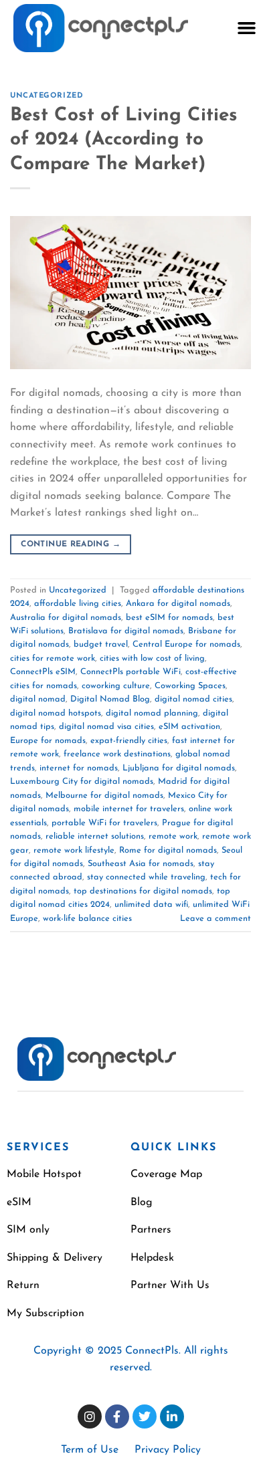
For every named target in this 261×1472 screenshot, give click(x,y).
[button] (246, 28)
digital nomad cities (193, 699)
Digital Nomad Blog (110, 699)
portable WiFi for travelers (104, 823)
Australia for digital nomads (65, 617)
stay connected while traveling (146, 877)
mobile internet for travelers (129, 809)
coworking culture (116, 685)
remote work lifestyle (73, 850)
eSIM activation (189, 726)
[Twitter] (145, 1416)
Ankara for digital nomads (178, 603)
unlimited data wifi (151, 904)
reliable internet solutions (95, 836)
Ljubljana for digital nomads (178, 768)
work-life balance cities (87, 918)
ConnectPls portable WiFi (130, 671)
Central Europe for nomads (186, 644)
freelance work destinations (117, 754)
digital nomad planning (152, 713)
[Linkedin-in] (172, 1416)
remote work (173, 836)
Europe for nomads (48, 740)
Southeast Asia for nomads (140, 863)
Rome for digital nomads (168, 850)
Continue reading (70, 544)
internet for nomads (78, 768)
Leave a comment (215, 918)
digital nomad (38, 699)
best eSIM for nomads (169, 617)
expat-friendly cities (128, 740)
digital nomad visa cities (106, 726)
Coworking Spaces (190, 685)
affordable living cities (77, 603)
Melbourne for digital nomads (104, 795)
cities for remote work (52, 658)
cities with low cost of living (152, 658)
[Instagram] (90, 1416)
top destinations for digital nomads (143, 891)
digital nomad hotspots (55, 713)
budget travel (101, 644)
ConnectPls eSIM (43, 671)
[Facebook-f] (117, 1416)
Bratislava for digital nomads (125, 631)
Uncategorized (46, 96)
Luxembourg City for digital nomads (81, 781)
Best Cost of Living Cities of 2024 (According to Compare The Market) (124, 140)
